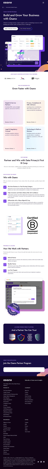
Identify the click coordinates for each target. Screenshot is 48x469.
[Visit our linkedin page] (41, 462)
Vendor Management (7, 399)
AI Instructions (6, 454)
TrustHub (5, 405)
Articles (5, 424)
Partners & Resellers (29, 399)
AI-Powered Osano (7, 416)
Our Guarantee (28, 398)
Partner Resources (28, 401)
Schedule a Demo (7, 441)
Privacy (26, 426)
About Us (27, 390)
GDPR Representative (7, 409)
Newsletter (5, 433)
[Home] (2, 7)
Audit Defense (6, 414)
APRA (26, 429)
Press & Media (28, 403)
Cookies (26, 422)
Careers (26, 392)
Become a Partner (9, 122)
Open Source (6, 450)
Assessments (6, 401)
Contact (26, 394)
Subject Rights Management (9, 396)
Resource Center (6, 429)
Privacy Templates (7, 407)
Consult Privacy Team (7, 412)
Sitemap (5, 452)
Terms (26, 428)
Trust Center (27, 431)
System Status (6, 448)
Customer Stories (7, 428)
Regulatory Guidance (7, 411)
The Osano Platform (7, 390)
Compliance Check (7, 403)
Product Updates (6, 442)
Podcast (5, 426)
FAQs (4, 437)
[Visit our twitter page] (38, 462)
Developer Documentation (8, 446)
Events (4, 431)
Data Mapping (6, 398)
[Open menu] (43, 2)
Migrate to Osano (7, 422)
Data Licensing (28, 396)
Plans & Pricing (6, 439)
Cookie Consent (6, 392)
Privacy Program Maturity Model (10, 435)
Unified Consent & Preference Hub (10, 394)
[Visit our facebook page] (44, 462)
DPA (26, 424)
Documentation (6, 444)
